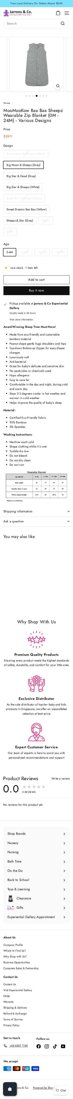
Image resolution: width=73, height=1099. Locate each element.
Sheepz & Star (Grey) (19, 220)
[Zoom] (58, 86)
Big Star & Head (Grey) (21, 176)
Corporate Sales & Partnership (21, 968)
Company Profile (13, 945)
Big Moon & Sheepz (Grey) (23, 165)
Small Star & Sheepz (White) (24, 198)
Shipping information (18, 511)
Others (46, 220)
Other (10, 231)
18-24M (59, 252)
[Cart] (58, 13)
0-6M (9, 252)
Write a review (61, 778)
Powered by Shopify (45, 1088)
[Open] (10, 1089)
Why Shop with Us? (15, 956)
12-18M (42, 252)
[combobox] (36, 23)
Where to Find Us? (14, 951)
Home (6, 103)
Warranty (8, 1002)
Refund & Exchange (15, 1013)
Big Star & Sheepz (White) (23, 187)
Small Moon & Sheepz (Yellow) (25, 154)
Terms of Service (13, 1019)
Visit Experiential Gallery (17, 990)
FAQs (6, 996)
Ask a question (13, 521)
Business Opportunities (16, 962)
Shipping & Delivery (15, 1008)
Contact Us (9, 984)
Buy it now (36, 290)
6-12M (25, 252)
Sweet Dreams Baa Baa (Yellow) (26, 209)
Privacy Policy (11, 1025)
